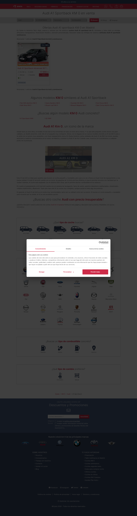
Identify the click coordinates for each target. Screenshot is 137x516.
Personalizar (67, 272)
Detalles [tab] (68, 249)
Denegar (41, 272)
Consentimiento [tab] (40, 249)
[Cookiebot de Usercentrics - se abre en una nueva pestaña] (100, 242)
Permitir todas (95, 272)
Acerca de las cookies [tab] (96, 249)
